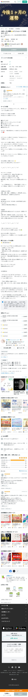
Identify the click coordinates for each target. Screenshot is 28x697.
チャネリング (19, 78)
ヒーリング (12, 80)
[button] (14, 439)
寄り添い (16, 71)
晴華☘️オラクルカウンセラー (13, 340)
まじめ (21, 71)
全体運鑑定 (17, 28)
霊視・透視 (12, 76)
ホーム (2, 28)
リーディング (17, 76)
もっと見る (5, 98)
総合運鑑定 (11, 28)
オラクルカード (12, 78)
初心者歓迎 (17, 73)
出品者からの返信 (7, 101)
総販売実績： (8, 45)
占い (6, 28)
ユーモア (11, 73)
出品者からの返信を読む (6, 488)
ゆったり (11, 71)
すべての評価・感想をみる (22, 86)
